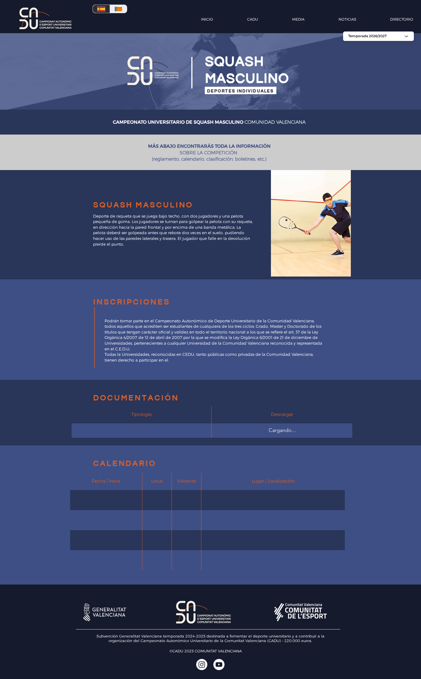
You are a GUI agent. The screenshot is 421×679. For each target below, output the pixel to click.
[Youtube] (219, 664)
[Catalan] (118, 9)
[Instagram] (201, 664)
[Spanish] (101, 9)
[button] (238, 19)
